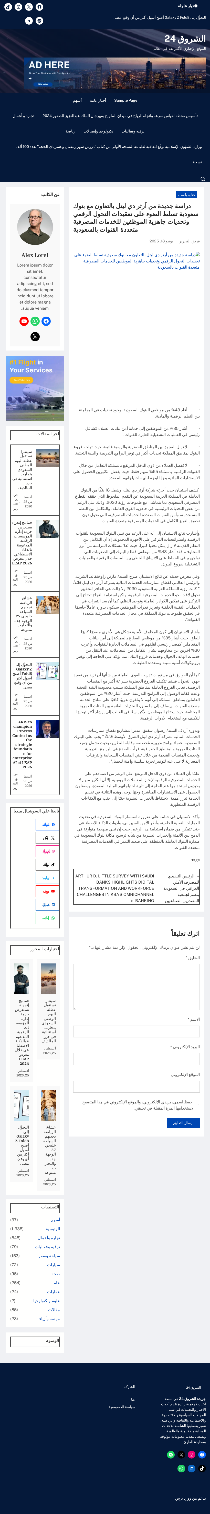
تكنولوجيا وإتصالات (98, 131)
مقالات (54, 1309)
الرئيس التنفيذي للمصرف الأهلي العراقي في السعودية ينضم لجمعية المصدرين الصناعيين (181, 888)
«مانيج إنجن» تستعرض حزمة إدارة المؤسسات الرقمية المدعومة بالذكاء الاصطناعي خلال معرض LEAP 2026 (22, 542)
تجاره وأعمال (186, 194)
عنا (133, 1399)
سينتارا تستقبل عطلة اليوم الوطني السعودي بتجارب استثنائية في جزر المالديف (22, 469)
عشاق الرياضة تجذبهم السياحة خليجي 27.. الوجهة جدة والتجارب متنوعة (23, 614)
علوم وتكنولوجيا (46, 1300)
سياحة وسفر (49, 1255)
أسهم (77, 100)
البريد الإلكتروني (185, 1046)
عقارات (53, 1291)
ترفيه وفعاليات (132, 131)
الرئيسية (53, 1228)
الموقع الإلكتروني (185, 1074)
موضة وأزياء (49, 1318)
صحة (55, 1273)
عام (57, 1282)
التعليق (193, 957)
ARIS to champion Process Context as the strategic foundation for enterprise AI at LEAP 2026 (22, 744)
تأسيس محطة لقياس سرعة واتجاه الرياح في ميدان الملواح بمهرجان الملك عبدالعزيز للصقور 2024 (120, 115)
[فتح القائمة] (203, 179)
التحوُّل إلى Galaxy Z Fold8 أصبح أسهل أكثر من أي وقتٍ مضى (159, 17)
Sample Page (125, 100)
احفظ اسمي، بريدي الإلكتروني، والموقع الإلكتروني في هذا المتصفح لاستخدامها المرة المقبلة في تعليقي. (138, 1105)
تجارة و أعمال (23, 115)
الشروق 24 (185, 38)
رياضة (70, 131)
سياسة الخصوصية (122, 1407)
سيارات (53, 1264)
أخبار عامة (98, 100)
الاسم (194, 1019)
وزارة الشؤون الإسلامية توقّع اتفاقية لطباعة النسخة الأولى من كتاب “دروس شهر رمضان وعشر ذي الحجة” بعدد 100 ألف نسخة (109, 154)
